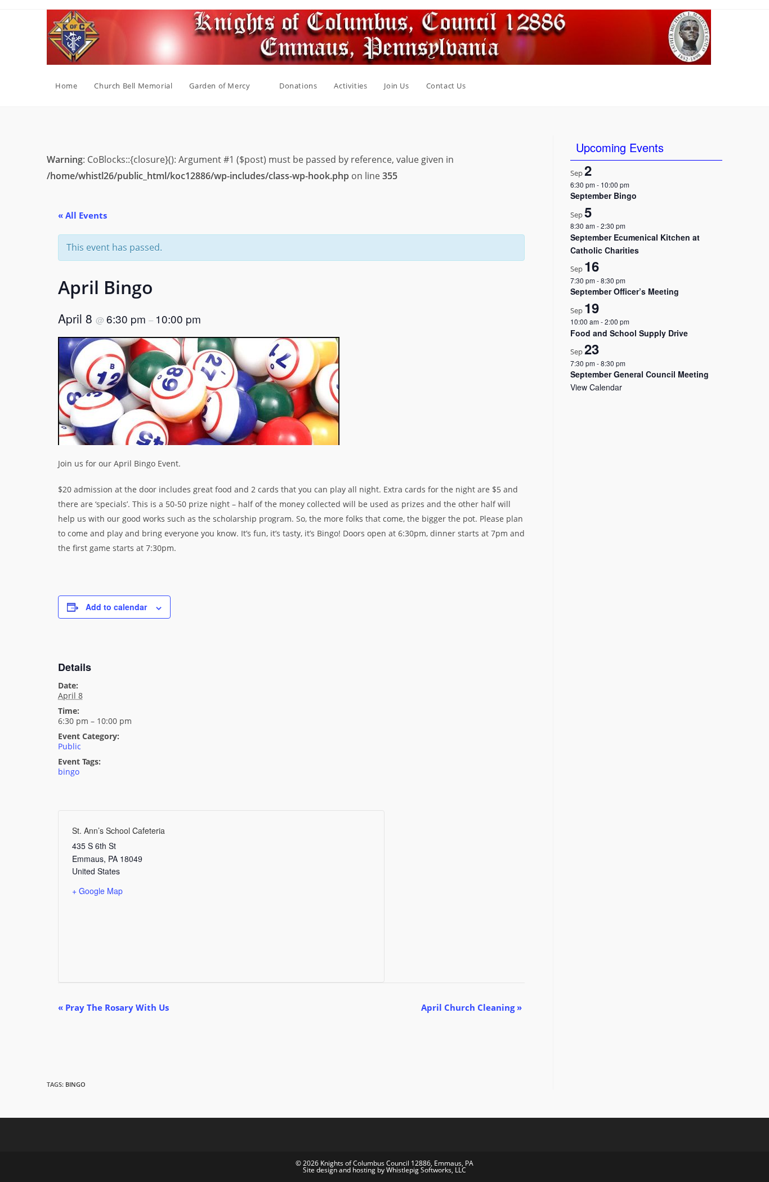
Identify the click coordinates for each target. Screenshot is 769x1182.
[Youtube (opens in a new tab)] (719, 86)
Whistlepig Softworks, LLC (426, 1170)
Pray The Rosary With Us (113, 1007)
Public (69, 746)
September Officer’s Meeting (624, 291)
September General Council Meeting (639, 374)
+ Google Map (97, 890)
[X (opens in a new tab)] (687, 86)
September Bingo (603, 195)
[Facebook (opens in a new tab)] (703, 86)
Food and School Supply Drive (629, 333)
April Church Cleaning (471, 1007)
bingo (68, 771)
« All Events (82, 215)
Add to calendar (116, 606)
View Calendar (596, 387)
